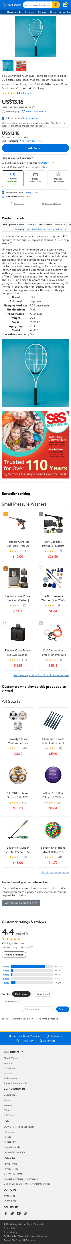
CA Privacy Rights (13, 1173)
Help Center (56, 1036)
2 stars (6, 978)
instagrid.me (32, 118)
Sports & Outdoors (35, 229)
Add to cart (35, 148)
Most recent (21, 993)
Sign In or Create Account (26, 1036)
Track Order (26, 1040)
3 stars (6, 974)
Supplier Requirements (15, 1083)
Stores (7, 1099)
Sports (50, 229)
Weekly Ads (49, 1040)
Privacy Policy (11, 1168)
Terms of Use (10, 1163)
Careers (8, 1062)
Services (29, 12)
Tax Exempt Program (14, 1151)
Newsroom (9, 1067)
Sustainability (10, 1077)
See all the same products (55, 872)
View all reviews (14, 954)
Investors (8, 1073)
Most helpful (11, 1001)
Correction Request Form (21, 903)
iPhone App (9, 1195)
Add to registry (53, 203)
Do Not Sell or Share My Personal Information (27, 1183)
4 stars (5, 970)
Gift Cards (9, 1115)
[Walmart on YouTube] (19, 1213)
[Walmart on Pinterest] (25, 1213)
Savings (42, 12)
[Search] (56, 4)
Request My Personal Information (21, 1178)
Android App (10, 1200)
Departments (14, 12)
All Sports (61, 229)
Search (62, 1009)
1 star (6, 982)
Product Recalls (12, 1146)
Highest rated (43, 993)
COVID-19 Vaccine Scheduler (19, 1126)
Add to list (19, 203)
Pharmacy (9, 1131)
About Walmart (11, 1057)
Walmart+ (9, 1109)
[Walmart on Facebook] (6, 1213)
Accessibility (10, 1141)
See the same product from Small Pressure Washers (41, 675)
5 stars (6, 966)
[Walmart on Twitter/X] (12, 1213)
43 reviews (26, 93)
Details (29, 196)
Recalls (7, 1136)
